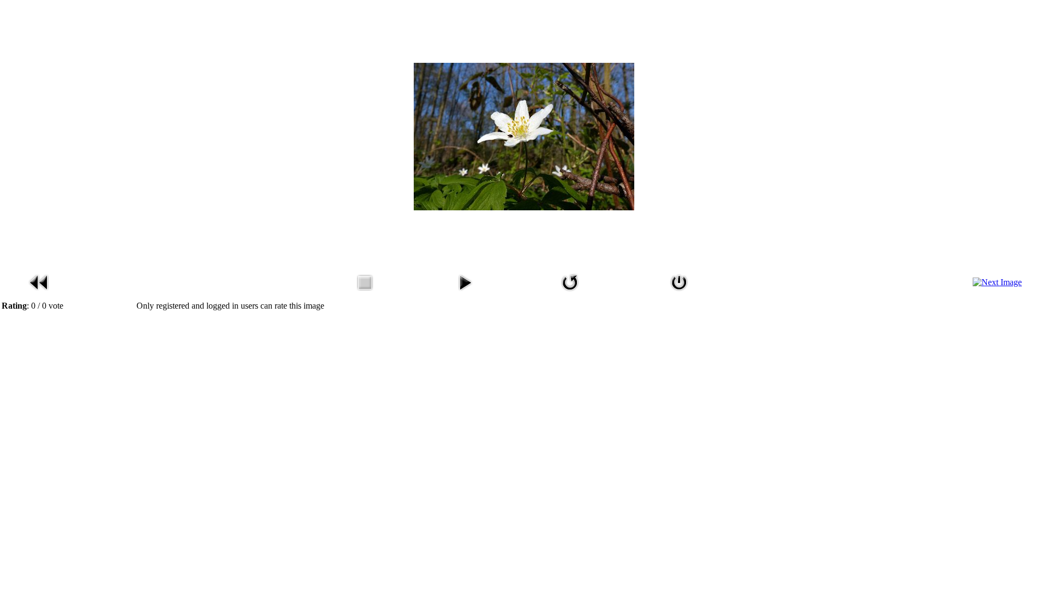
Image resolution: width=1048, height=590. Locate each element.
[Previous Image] (39, 292)
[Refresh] (570, 292)
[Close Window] (679, 292)
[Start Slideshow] (465, 292)
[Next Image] (997, 282)
